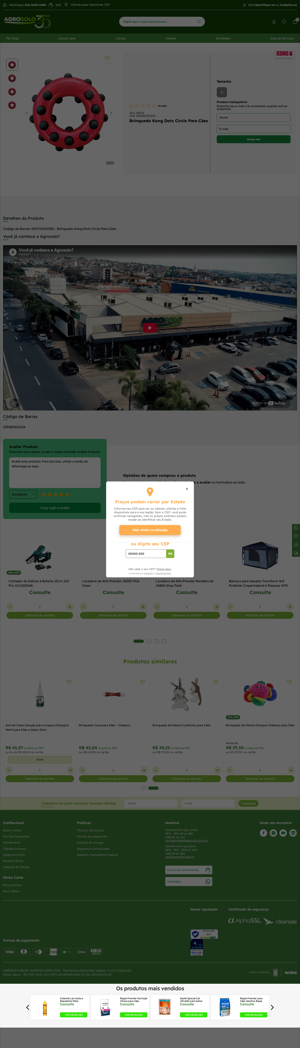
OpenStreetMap (163, 573)
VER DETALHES (74, 1014)
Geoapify (148, 573)
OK (170, 554)
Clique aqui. (163, 569)
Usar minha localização (150, 530)
